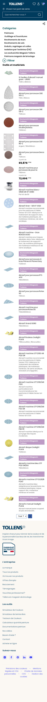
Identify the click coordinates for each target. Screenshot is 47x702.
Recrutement (8, 584)
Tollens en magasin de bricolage (17, 597)
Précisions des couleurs (17, 668)
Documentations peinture (14, 626)
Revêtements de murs (14, 39)
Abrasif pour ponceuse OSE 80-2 (30, 142)
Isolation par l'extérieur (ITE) (17, 49)
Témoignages (9, 588)
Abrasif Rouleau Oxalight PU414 (29, 338)
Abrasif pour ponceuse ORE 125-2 (30, 110)
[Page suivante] (30, 516)
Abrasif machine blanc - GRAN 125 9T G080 (29, 191)
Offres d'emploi (9, 580)
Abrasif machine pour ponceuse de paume (28, 169)
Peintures (9, 33)
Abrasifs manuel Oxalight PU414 (30, 505)
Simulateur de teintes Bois (14, 614)
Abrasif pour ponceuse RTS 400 (30, 276)
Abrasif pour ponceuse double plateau (29, 126)
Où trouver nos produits (13, 576)
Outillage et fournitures (15, 36)
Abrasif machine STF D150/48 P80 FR (31, 428)
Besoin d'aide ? (9, 635)
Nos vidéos (7, 631)
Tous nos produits (10, 572)
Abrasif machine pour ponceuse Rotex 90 (28, 308)
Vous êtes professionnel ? (14, 593)
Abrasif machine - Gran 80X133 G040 (29, 233)
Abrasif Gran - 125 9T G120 (30, 206)
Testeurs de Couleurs (12, 618)
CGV (24, 674)
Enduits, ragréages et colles (17, 46)
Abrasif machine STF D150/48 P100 (31, 383)
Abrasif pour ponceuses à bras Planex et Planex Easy (30, 260)
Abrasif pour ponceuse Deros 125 (31, 153)
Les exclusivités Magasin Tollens (19, 53)
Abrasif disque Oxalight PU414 (29, 448)
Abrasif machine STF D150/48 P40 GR (31, 407)
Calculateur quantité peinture (16, 622)
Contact (6, 639)
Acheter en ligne (10, 643)
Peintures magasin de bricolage (19, 56)
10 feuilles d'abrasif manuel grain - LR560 (31, 78)
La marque (7, 568)
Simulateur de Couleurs (13, 610)
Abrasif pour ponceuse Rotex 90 (31, 292)
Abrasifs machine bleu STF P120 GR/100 (30, 464)
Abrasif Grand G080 (27, 323)
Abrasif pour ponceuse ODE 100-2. (31, 94)
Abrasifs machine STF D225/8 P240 (31, 480)
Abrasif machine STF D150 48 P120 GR (31, 354)
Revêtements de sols (14, 43)
